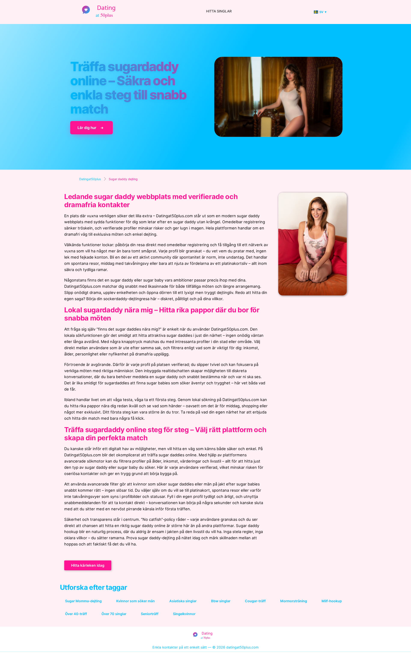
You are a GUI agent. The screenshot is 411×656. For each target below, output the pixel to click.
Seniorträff (149, 614)
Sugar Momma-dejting (83, 601)
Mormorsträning (293, 601)
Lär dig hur (86, 128)
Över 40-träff (76, 614)
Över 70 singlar (113, 614)
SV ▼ (323, 12)
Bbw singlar (220, 601)
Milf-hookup (332, 601)
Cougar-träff (255, 601)
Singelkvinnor (184, 614)
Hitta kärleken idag (87, 565)
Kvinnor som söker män (135, 601)
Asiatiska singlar (183, 601)
